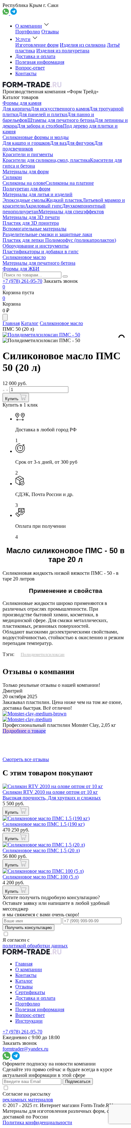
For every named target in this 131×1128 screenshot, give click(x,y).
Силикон (12, 177)
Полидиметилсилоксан (43, 654)
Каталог (29, 323)
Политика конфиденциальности (37, 1122)
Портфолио (27, 31)
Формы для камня (22, 103)
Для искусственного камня (60, 108)
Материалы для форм (26, 171)
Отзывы (50, 31)
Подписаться (77, 1081)
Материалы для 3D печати (31, 217)
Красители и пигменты (28, 154)
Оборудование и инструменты (36, 246)
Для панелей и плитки (42, 114)
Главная (11, 323)
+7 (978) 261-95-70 (22, 281)
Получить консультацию (28, 927)
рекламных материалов (28, 1099)
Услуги (23, 39)
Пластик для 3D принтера (31, 223)
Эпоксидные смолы (24, 200)
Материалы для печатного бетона (39, 263)
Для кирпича (17, 108)
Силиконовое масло (24, 257)
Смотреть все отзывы (26, 759)
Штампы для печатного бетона (60, 120)
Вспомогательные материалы (34, 228)
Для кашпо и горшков (26, 143)
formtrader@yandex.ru (25, 1049)
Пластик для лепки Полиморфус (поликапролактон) (59, 240)
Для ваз (58, 143)
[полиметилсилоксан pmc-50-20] (41, 340)
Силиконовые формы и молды (36, 137)
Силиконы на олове (24, 183)
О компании (28, 26)
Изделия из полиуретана (62, 50)
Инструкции (29, 1021)
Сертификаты (30, 992)
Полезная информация (39, 62)
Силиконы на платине (69, 183)
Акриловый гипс (43, 206)
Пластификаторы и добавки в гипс (41, 251)
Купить (12, 398)
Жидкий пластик (63, 200)
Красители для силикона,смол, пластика (46, 160)
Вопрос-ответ (30, 67)
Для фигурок (80, 143)
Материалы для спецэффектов (71, 211)
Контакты (26, 73)
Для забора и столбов (40, 126)
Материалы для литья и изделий (37, 194)
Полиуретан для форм (26, 188)
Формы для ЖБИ (21, 268)
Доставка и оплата (35, 56)
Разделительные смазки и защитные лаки (47, 234)
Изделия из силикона (83, 45)
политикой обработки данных (35, 945)
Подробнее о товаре (24, 730)
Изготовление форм (37, 45)
